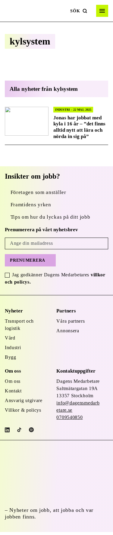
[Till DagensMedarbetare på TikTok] (19, 429)
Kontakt (13, 390)
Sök (75, 11)
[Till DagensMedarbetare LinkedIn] (7, 429)
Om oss (12, 381)
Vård (10, 337)
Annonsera (67, 330)
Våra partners (70, 321)
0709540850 (69, 417)
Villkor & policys (23, 410)
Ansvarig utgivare (23, 400)
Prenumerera (27, 260)
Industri (13, 347)
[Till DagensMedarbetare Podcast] (31, 429)
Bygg (10, 357)
